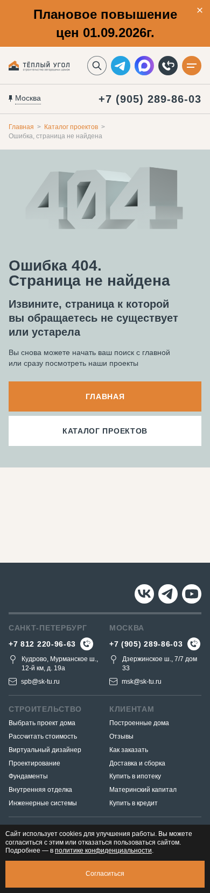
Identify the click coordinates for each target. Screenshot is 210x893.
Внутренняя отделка (40, 789)
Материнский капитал (143, 789)
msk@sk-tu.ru (142, 681)
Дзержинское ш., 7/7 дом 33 (159, 663)
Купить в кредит (133, 803)
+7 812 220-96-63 (42, 644)
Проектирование (34, 763)
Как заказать (128, 750)
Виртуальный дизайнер (45, 750)
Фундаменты (28, 776)
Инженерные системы (43, 803)
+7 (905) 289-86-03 (150, 99)
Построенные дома (139, 723)
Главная (21, 127)
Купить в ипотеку (135, 776)
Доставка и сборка (137, 763)
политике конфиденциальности (103, 850)
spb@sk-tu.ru (40, 681)
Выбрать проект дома (42, 723)
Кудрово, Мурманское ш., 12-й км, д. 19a (60, 663)
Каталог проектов (71, 127)
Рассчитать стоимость (43, 736)
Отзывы (121, 736)
